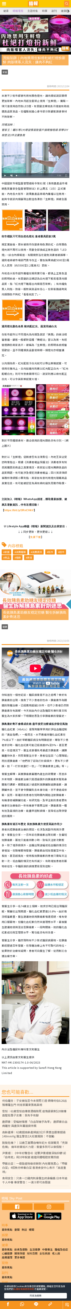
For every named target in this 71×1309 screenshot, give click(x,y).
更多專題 (19, 1257)
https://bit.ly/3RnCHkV (19, 510)
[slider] (35, 175)
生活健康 (35, 1249)
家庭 (4, 72)
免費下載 (35, 537)
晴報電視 (18, 11)
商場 (29, 557)
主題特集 (32, 11)
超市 (61, 552)
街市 (50, 552)
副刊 (54, 11)
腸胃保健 (19, 1253)
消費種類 (21, 552)
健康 (6, 11)
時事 (44, 11)
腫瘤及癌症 (61, 1249)
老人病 (56, 1253)
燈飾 (18, 557)
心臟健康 (7, 1253)
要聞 (17, 1229)
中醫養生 (47, 1249)
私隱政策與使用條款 (23, 1289)
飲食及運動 (21, 1249)
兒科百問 (32, 1253)
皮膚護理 (7, 1257)
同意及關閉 (35, 1295)
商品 (7, 557)
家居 (7, 552)
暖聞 (31, 1229)
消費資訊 (37, 552)
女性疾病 (44, 1253)
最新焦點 (7, 1229)
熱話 (24, 1229)
